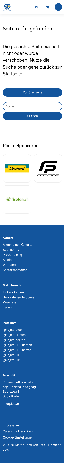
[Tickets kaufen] (36, 7)
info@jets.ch (11, 404)
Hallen (7, 307)
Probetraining (12, 255)
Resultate (9, 302)
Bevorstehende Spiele (18, 297)
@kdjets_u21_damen (17, 345)
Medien (8, 260)
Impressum (11, 425)
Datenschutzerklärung (18, 431)
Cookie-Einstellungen (18, 437)
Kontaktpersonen (15, 270)
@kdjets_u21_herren (17, 350)
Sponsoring (11, 249)
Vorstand (9, 265)
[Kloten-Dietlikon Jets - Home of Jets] (7, 7)
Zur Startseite (32, 92)
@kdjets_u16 (12, 360)
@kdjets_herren (14, 340)
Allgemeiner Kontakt (17, 244)
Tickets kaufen (13, 292)
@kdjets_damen (14, 335)
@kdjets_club (12, 330)
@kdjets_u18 (12, 355)
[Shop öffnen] (48, 7)
